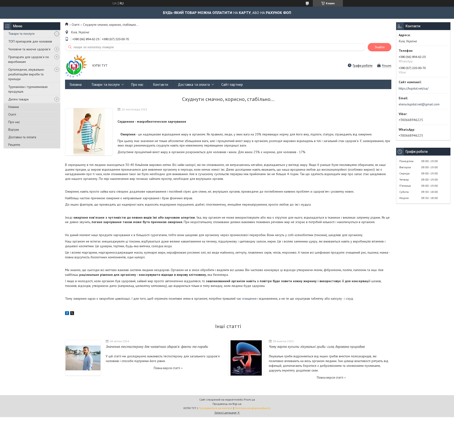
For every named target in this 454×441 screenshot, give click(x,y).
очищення (250, 298)
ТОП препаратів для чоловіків (30, 41)
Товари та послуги (21, 33)
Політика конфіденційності (253, 408)
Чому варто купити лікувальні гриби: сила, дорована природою (317, 346)
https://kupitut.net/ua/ (413, 88)
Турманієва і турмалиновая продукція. (28, 89)
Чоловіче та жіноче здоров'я (29, 49)
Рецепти (14, 145)
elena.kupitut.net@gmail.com (419, 104)
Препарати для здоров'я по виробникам (28, 59)
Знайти (379, 47)
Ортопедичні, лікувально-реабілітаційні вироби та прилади (26, 74)
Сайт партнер (232, 84)
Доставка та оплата (22, 137)
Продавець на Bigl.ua (227, 404)
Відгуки (13, 129)
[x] (72, 314)
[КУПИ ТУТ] (76, 66)
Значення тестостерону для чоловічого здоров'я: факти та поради (157, 346)
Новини (13, 107)
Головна (76, 84)
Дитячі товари (18, 99)
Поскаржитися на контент (215, 408)
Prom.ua (249, 399)
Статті (12, 114)
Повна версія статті (167, 368)
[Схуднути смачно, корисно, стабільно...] (89, 132)
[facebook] (67, 314)
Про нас (14, 122)
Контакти (160, 84)
